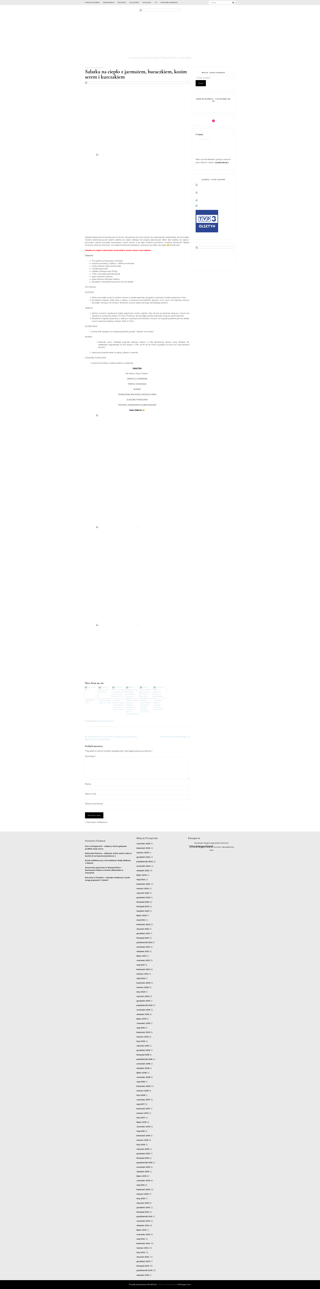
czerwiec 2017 (143, 1100)
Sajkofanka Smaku (105, 721)
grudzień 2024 (143, 857)
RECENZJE (122, 2)
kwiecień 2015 (143, 1189)
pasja (212, 843)
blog (196, 843)
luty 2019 (140, 1041)
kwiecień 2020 (143, 983)
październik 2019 (144, 1005)
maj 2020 (140, 978)
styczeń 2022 (142, 929)
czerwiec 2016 (143, 1127)
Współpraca (108, 2)
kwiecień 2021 (143, 969)
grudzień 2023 (143, 897)
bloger (200, 843)
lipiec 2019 (141, 1019)
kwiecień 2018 (143, 1086)
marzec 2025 (142, 852)
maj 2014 (140, 1239)
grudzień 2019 (143, 1001)
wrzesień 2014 (143, 1221)
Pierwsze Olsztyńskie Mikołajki (173, 737)
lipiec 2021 (141, 956)
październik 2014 (144, 1216)
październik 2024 (144, 861)
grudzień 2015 (143, 1153)
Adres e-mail (90, 794)
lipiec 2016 (141, 1122)
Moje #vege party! (89, 701)
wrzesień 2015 (143, 1167)
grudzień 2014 (143, 1207)
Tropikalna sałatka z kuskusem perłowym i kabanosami (158, 704)
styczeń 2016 (142, 1149)
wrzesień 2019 (143, 1010)
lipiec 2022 (141, 915)
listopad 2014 (142, 1212)
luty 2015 (140, 1198)
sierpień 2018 (142, 1068)
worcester (217, 847)
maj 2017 (140, 1104)
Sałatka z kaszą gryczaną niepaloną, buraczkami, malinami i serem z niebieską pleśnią (132, 707)
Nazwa (88, 784)
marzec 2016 (142, 1140)
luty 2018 (140, 1095)
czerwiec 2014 (143, 1234)
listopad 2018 (142, 1055)
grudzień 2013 (143, 1261)
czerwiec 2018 (143, 1077)
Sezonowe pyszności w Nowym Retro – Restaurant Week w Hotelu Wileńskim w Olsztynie (104, 870)
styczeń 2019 (142, 1046)
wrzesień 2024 (143, 866)
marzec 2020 (142, 987)
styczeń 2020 (142, 996)
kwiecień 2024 (143, 884)
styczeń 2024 (143, 893)
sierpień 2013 (142, 1275)
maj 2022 (140, 920)
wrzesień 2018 (143, 1064)
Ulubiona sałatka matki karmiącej (105, 701)
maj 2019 (140, 1028)
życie (211, 850)
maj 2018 (140, 1082)
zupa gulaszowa (228, 847)
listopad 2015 (142, 1158)
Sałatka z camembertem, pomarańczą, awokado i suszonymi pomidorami (145, 706)
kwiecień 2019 (143, 1032)
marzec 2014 (142, 1248)
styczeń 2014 (142, 1257)
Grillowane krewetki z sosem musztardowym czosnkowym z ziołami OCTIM (118, 704)
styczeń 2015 (142, 1203)
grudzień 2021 (143, 933)
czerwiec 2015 (143, 1180)
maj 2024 (140, 879)
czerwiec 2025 (143, 843)
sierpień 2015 (142, 1171)
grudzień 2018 (143, 1050)
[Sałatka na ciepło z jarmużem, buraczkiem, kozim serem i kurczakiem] (137, 83)
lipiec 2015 (141, 1176)
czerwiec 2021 (143, 960)
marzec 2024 (142, 888)
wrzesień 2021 (143, 947)
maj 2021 (140, 965)
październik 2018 (144, 1059)
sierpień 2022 (142, 911)
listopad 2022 (142, 906)
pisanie (217, 843)
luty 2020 (140, 992)
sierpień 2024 (143, 870)
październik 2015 (144, 1162)
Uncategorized (94, 68)
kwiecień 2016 (143, 1136)
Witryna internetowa (94, 804)
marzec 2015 (142, 1194)
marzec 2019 (142, 1037)
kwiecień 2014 (143, 1243)
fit (156, 2)
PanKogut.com (184, 1284)
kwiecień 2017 (143, 1109)
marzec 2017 (142, 1113)
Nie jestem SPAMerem (97, 822)
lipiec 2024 (141, 875)
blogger (207, 843)
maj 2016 (140, 1131)
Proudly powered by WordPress (143, 1284)
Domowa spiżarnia (169, 2)
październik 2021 (144, 942)
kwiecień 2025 (143, 848)
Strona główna (92, 2)
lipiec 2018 (141, 1073)
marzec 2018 (142, 1091)
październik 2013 (144, 1270)
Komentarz (90, 756)
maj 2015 (140, 1185)
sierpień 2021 (142, 951)
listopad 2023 (142, 902)
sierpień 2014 (142, 1225)
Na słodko (134, 2)
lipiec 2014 (141, 1230)
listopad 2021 (142, 938)
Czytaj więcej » (222, 162)
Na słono (147, 2)
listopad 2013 (142, 1266)
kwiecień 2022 (143, 924)
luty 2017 (140, 1118)
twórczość (224, 843)
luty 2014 (140, 1252)
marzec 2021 (142, 974)
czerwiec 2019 (143, 1023)
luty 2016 (140, 1144)
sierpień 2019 (142, 1014)
